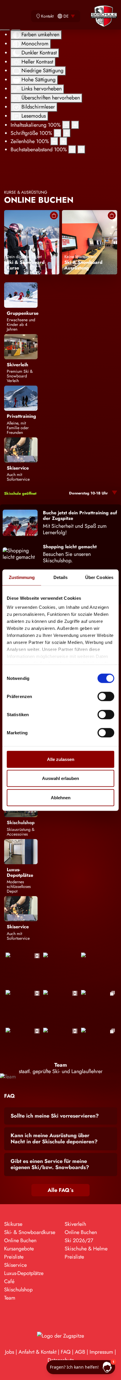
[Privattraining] (21, 398)
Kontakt (47, 16)
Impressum (101, 1352)
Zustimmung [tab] (22, 577)
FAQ (65, 1352)
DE (66, 16)
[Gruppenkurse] (21, 294)
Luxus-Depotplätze (23, 1273)
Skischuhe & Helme (86, 1248)
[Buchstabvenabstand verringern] (72, 149)
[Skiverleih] (21, 346)
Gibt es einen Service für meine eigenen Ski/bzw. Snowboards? (50, 1164)
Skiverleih (75, 1224)
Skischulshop (18, 1289)
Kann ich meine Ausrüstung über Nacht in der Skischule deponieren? (54, 1139)
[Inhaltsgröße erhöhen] (75, 125)
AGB (80, 1352)
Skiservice (15, 1265)
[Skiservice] (21, 449)
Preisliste (13, 1257)
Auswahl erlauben (60, 778)
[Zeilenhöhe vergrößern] (63, 141)
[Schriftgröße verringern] (57, 133)
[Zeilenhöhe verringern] (54, 141)
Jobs (9, 1352)
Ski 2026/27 (79, 1240)
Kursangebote (19, 1248)
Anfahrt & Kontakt (37, 1352)
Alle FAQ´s (60, 1190)
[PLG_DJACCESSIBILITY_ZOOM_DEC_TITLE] (66, 125)
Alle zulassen (60, 759)
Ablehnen (60, 797)
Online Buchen (20, 1240)
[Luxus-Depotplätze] (21, 851)
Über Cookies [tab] (99, 577)
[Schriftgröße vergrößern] (66, 133)
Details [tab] (60, 577)
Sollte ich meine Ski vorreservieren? (55, 1116)
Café (9, 1281)
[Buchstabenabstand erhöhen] (81, 149)
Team (9, 1298)
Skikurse (13, 1224)
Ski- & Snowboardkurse (29, 1232)
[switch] (106, 696)
